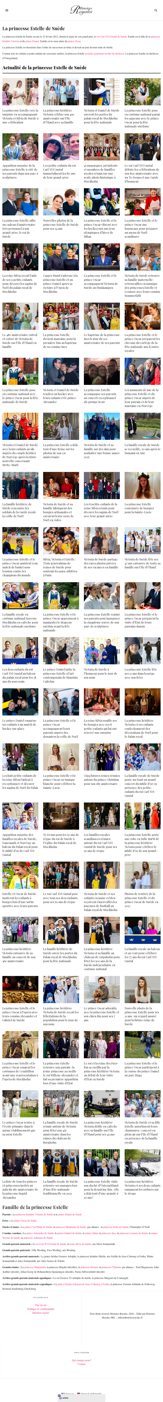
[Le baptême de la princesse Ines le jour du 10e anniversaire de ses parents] (102, 316)
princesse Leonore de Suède (134, 1233)
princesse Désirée (89, 1267)
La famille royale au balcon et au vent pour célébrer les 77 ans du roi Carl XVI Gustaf (142, 955)
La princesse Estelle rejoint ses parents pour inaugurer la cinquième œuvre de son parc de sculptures (102, 620)
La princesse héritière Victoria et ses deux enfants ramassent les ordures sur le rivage (142, 1187)
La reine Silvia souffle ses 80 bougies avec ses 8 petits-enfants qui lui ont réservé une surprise (100, 727)
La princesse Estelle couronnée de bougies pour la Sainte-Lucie (139, 508)
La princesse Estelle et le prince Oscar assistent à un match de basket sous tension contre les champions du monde (20, 567)
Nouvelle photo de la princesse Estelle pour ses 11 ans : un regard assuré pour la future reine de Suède (142, 1016)
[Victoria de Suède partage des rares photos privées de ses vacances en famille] (102, 540)
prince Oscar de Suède (25, 1220)
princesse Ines (109, 1233)
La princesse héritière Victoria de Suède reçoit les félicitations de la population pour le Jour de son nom (61, 1016)
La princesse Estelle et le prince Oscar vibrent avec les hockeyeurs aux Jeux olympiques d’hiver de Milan (100, 228)
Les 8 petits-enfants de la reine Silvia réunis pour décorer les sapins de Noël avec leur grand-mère (101, 510)
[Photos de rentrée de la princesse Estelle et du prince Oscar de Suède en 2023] (143, 875)
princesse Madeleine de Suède (71, 1227)
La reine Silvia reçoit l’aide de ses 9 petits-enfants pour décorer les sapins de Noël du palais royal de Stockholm (19, 284)
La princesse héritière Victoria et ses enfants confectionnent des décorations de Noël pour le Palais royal (141, 728)
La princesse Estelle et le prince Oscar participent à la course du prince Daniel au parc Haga (142, 1069)
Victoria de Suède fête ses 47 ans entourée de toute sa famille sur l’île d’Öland (142, 563)
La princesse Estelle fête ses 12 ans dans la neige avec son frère (141, 673)
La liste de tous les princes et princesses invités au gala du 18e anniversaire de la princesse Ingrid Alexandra (20, 1189)
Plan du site (41, 1305)
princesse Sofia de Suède (115, 1227)
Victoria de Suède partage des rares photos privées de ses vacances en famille (101, 563)
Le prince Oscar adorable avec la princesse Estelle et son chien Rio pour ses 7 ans (101, 1014)
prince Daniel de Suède (70, 1214)
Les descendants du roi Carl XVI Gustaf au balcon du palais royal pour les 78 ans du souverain (19, 675)
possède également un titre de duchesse (104, 53)
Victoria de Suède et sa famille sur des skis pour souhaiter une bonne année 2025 (102, 451)
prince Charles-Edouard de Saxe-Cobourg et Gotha (83, 1284)
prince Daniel (32, 41)
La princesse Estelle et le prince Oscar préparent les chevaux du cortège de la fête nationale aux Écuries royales (142, 343)
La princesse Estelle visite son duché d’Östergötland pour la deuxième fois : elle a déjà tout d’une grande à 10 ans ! (101, 1189)
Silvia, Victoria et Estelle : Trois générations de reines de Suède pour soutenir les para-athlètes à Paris (60, 567)
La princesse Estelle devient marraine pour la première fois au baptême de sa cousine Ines (60, 341)
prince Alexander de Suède (40, 1233)
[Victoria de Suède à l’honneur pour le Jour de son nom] (102, 650)
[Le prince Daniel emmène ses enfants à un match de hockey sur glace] (20, 701)
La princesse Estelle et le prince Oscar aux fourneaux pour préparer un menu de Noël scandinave (141, 228)
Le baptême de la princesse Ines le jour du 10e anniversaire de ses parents (102, 339)
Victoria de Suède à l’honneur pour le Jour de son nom (100, 673)
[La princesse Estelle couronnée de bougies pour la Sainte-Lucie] (143, 485)
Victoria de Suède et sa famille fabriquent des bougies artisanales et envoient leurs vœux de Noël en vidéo (58, 512)
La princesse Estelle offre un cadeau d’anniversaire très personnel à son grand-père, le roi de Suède (19, 228)
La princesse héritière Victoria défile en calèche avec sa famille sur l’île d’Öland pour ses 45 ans (100, 1128)
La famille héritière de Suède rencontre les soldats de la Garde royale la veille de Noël (19, 510)
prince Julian (91, 1233)
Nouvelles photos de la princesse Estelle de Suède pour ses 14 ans (61, 224)
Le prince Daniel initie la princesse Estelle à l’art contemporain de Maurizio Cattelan (60, 675)
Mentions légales (40, 1312)
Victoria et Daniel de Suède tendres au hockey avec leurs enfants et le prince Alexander (61, 396)
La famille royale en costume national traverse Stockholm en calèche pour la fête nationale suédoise (20, 620)
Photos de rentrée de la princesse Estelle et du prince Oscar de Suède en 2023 (141, 900)
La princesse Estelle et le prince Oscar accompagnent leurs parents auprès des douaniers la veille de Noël (60, 728)
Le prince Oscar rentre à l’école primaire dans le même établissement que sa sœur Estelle (18, 1128)
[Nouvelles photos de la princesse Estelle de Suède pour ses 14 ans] (61, 201)
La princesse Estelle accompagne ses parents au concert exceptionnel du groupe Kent (100, 396)
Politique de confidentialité (40, 1309)
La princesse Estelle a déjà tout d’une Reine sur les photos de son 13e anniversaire (60, 451)
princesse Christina (111, 1267)
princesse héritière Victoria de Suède (34, 1214)
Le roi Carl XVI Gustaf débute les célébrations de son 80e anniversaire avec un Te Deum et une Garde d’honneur (142, 173)
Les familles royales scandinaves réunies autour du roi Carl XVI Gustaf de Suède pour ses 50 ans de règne (100, 843)
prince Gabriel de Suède (69, 1233)
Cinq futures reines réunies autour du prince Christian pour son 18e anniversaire (102, 780)
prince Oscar (74, 41)
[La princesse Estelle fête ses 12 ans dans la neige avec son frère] (143, 650)
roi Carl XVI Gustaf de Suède (112, 36)
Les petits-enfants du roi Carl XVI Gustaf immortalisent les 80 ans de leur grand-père (59, 171)
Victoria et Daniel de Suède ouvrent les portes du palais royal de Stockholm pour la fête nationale (101, 116)
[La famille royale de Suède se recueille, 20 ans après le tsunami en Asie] (143, 426)
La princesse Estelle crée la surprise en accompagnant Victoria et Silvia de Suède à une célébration (20, 116)
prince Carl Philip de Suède (38, 1227)
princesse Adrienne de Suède (38, 1237)
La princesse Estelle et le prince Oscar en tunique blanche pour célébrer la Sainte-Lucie (59, 782)
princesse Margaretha (35, 1267)
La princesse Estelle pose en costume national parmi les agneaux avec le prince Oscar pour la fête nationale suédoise (142, 118)
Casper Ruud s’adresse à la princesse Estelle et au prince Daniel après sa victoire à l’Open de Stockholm (60, 284)
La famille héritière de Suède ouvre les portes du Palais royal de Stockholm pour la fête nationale (60, 955)
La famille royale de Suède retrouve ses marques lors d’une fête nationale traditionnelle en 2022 (60, 1187)
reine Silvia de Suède (80, 1244)
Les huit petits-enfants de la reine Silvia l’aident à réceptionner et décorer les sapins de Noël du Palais (20, 782)
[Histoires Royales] (81, 10)
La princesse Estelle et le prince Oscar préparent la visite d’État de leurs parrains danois (142, 620)
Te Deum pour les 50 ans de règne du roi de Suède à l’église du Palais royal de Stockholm (61, 841)
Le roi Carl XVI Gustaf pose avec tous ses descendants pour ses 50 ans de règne (60, 898)
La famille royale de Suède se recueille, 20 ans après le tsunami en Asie (143, 449)
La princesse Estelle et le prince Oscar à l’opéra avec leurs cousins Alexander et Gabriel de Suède (20, 1014)
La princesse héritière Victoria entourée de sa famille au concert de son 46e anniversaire (18, 955)
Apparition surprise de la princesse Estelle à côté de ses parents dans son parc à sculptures (20, 171)
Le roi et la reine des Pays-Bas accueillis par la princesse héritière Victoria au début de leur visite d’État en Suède (101, 1071)
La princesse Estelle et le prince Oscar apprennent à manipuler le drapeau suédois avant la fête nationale (60, 622)
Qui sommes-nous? (81, 1360)
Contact (81, 1364)
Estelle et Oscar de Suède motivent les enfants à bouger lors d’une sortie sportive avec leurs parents (20, 900)
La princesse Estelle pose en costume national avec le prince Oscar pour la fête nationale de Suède (20, 396)
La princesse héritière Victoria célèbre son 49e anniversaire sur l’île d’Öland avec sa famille (58, 116)
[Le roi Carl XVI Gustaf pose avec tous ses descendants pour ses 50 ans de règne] (61, 875)
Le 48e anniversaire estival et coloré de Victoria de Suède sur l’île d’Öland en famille (19, 341)
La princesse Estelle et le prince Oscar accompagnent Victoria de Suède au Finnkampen (101, 282)
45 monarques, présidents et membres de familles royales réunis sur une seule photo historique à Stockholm (100, 173)
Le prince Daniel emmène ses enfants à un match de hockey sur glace (19, 724)
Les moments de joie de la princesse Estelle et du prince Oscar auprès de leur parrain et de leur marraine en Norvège (141, 398)
